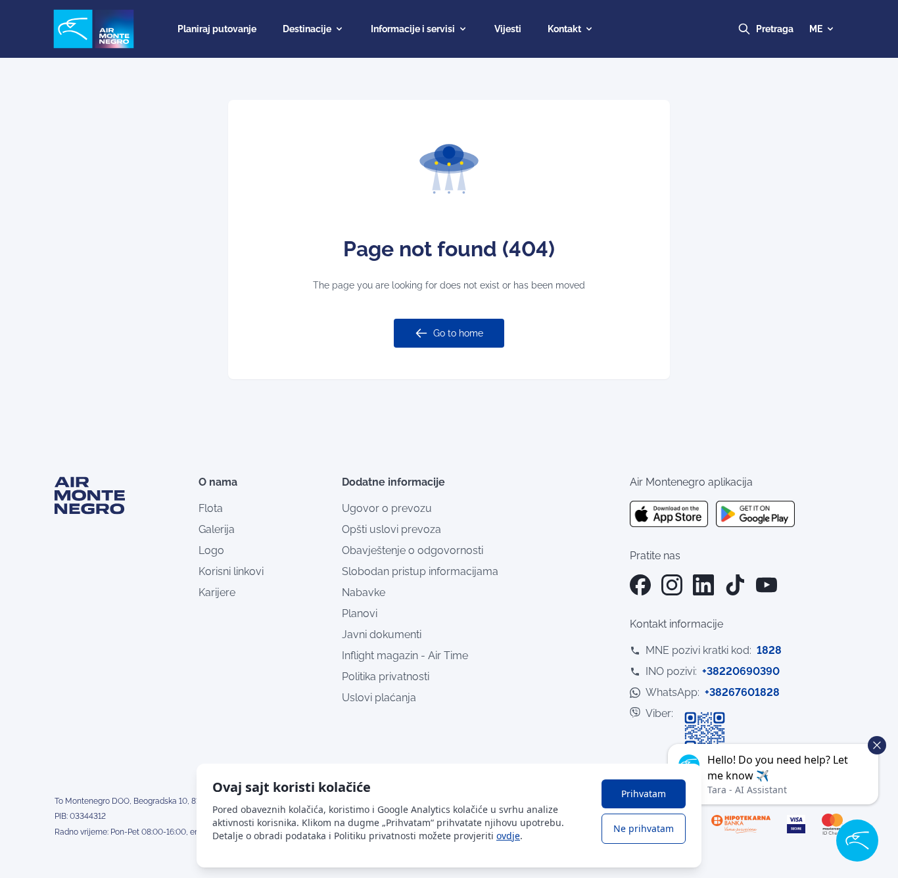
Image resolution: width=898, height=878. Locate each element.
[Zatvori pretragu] (786, 28)
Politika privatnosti (385, 676)
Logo (211, 550)
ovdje (508, 835)
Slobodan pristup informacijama (420, 571)
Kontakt (564, 29)
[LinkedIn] (703, 584)
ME (815, 29)
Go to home (458, 333)
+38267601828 (742, 692)
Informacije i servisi (413, 29)
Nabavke (363, 592)
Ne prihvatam (643, 828)
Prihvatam (643, 793)
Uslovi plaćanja (379, 697)
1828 (769, 650)
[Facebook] (640, 584)
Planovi (359, 613)
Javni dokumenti (381, 634)
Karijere (217, 592)
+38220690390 (741, 671)
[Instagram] (671, 584)
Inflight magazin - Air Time (405, 655)
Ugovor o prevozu (387, 508)
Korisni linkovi (231, 571)
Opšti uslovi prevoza (391, 529)
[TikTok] (734, 584)
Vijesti (507, 29)
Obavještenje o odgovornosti (412, 550)
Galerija (217, 529)
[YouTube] (766, 584)
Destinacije (307, 29)
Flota (211, 508)
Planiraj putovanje (216, 29)
